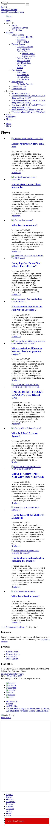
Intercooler (21, 39)
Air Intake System (27, 711)
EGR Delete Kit (23, 49)
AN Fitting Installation (21, 93)
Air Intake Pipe (12, 711)
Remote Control (28, 56)
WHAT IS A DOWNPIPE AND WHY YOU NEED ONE (28, 475)
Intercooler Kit (23, 42)
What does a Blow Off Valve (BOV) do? (28, 112)
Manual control (28, 53)
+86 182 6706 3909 (13, 676)
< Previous (8, 627)
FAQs (8, 114)
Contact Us (11, 117)
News (8, 119)
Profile (14, 25)
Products (9, 32)
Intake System (17, 82)
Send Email (6, 717)
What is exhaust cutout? (24, 225)
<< (2, 627)
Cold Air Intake (42, 711)
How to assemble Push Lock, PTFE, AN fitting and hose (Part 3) (28, 106)
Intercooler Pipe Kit (25, 37)
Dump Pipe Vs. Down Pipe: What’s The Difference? (26, 264)
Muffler (20, 67)
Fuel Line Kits (23, 75)
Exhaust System (18, 44)
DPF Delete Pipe (24, 63)
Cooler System (18, 35)
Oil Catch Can (23, 77)
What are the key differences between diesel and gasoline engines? (27, 351)
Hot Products (11, 701)
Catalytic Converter (25, 46)
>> (27, 627)
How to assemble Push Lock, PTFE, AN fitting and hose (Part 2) (28, 101)
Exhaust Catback (24, 58)
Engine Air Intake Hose (30, 708)
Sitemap (9, 704)
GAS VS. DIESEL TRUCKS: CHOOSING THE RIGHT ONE (27, 395)
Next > (23, 627)
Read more (16, 172)
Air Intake (45, 708)
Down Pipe (21, 65)
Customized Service (20, 28)
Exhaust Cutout (23, 51)
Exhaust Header (23, 60)
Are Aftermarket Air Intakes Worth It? (27, 110)
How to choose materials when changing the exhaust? (28, 559)
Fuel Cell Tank (23, 79)
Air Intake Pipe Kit (24, 84)
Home (8, 21)
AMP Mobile (11, 706)
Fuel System (17, 70)
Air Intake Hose (12, 708)
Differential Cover (19, 86)
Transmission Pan (19, 89)
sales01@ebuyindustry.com (12, 674)
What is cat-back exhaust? (26, 596)
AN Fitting (21, 72)
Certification (17, 30)
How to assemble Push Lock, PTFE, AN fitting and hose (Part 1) (28, 97)
